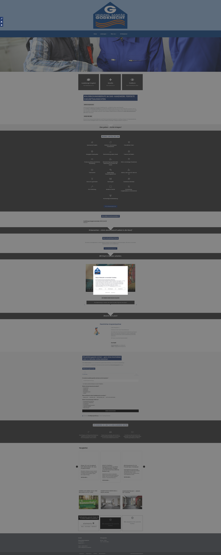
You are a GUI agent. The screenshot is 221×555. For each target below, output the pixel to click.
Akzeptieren (120, 288)
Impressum (113, 292)
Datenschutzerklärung (100, 286)
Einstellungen (110, 288)
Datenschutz (107, 292)
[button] (1, 18)
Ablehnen (100, 288)
